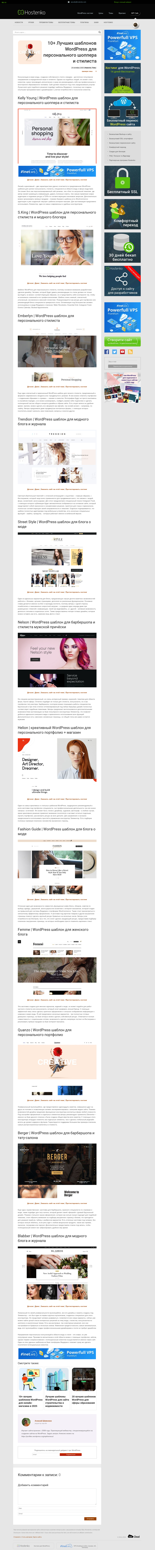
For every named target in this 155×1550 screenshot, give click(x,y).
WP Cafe (134, 13)
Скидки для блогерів (117, 151)
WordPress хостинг (85, 13)
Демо (37, 180)
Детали (30, 180)
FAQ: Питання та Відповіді (119, 156)
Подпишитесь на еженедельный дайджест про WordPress (57, 1450)
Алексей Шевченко (43, 1421)
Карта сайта (37, 1537)
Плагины (84, 22)
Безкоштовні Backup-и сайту (120, 134)
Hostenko (108, 22)
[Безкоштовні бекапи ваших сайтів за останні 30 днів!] (122, 265)
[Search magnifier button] (99, 32)
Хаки (96, 22)
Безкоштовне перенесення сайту (122, 143)
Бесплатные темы (66, 22)
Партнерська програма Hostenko (122, 160)
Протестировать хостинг (76, 180)
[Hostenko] (31, 12)
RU (3, 2)
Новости (19, 22)
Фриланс (122, 13)
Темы (111, 13)
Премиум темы (46, 22)
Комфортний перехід (117, 147)
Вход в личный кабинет (122, 2)
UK (5, 2)
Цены (101, 13)
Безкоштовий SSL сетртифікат (121, 139)
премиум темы (87, 71)
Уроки (31, 22)
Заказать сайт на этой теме (52, 180)
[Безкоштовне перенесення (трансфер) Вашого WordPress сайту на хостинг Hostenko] (122, 126)
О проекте (17, 1537)
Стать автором (27, 1537)
